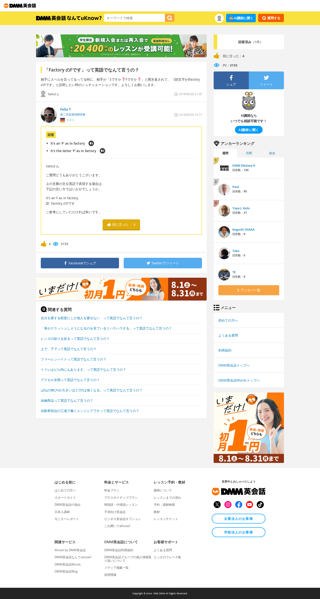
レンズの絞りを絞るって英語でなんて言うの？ (75, 338)
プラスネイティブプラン (121, 497)
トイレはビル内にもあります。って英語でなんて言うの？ (83, 369)
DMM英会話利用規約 (118, 550)
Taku (235, 251)
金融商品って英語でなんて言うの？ (67, 400)
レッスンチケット (166, 519)
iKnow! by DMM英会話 (70, 550)
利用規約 (224, 350)
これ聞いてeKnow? (117, 526)
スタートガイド (65, 497)
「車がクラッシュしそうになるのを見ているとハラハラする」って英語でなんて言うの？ (106, 328)
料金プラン (111, 490)
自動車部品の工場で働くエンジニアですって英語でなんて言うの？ (90, 410)
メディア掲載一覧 (116, 567)
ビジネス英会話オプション (122, 519)
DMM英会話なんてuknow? (73, 557)
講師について (163, 490)
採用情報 (110, 575)
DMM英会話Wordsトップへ (239, 380)
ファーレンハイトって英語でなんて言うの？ (73, 359)
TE (234, 272)
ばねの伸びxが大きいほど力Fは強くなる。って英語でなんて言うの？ (91, 390)
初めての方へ (228, 320)
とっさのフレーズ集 (167, 557)
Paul (235, 187)
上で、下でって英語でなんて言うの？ (69, 349)
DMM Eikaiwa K (243, 165)
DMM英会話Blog (66, 571)
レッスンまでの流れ (167, 497)
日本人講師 (62, 512)
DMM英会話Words (68, 564)
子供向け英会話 (115, 512)
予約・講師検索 (164, 504)
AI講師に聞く (243, 18)
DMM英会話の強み (68, 504)
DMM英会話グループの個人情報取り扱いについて (128, 558)
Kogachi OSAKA (243, 229)
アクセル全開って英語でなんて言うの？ (70, 380)
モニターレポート (67, 519)
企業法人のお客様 (238, 518)
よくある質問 (228, 335)
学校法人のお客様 (238, 532)
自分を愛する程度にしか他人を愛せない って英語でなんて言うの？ (91, 318)
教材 (157, 512)
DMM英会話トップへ (234, 365)
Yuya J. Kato (241, 208)
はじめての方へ (65, 490)
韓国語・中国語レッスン (121, 504)
